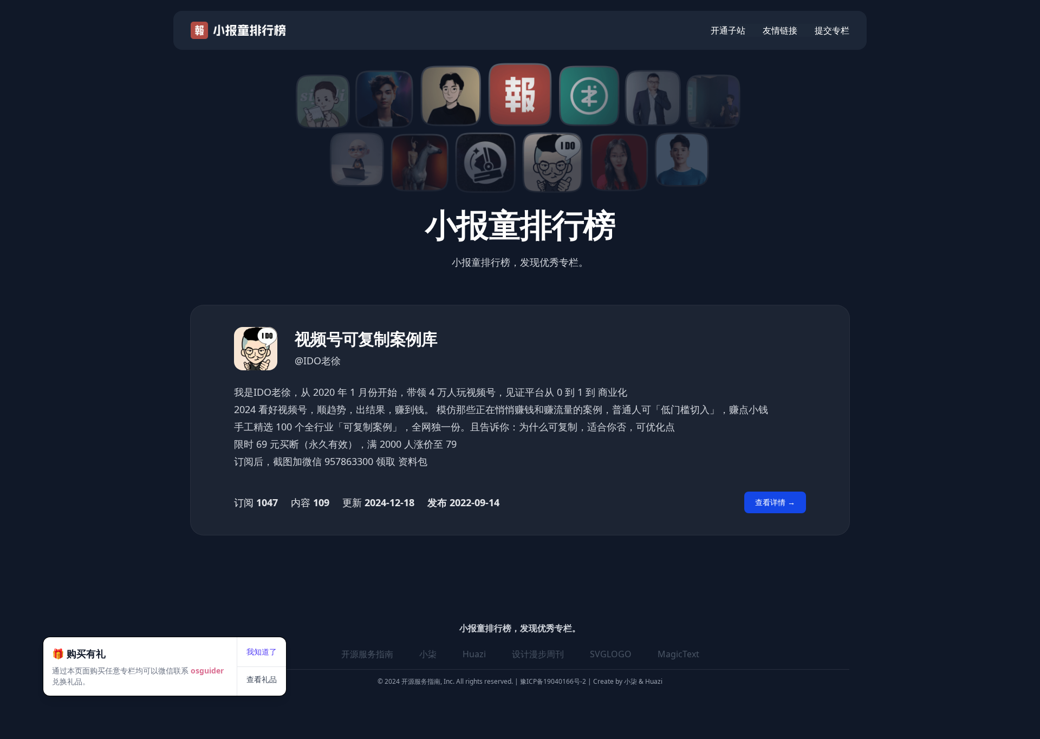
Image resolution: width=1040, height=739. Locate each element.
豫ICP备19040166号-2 (553, 681)
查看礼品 (261, 679)
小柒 (428, 654)
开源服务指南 (367, 654)
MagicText (678, 654)
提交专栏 (832, 30)
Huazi (474, 654)
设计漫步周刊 (538, 654)
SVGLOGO (611, 654)
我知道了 (261, 651)
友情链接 (780, 30)
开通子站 (728, 30)
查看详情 (775, 502)
